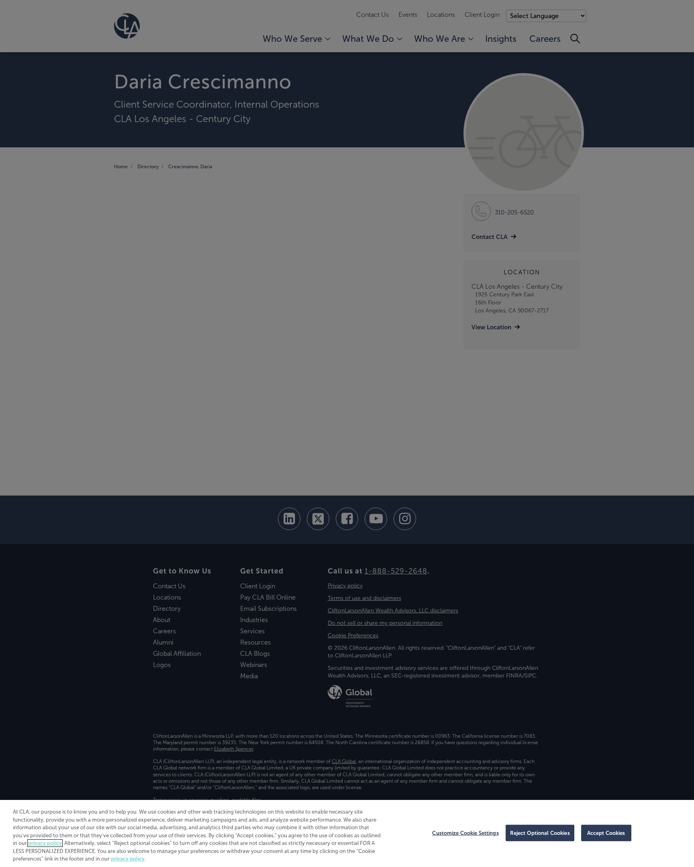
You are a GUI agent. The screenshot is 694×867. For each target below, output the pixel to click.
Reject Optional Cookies (540, 833)
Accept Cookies (606, 833)
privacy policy (45, 843)
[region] (347, 833)
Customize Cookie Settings (465, 833)
